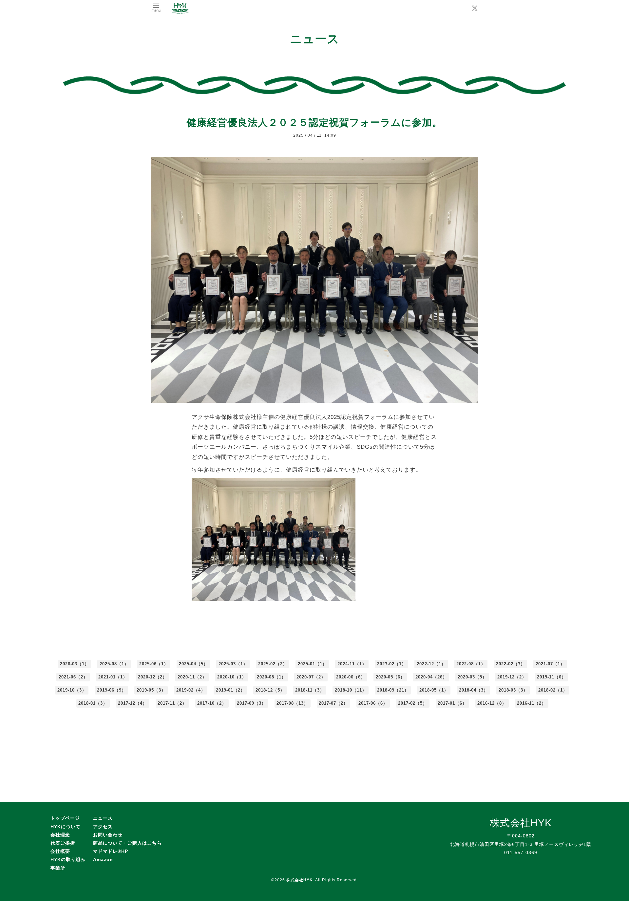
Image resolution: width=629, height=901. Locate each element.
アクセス (103, 826)
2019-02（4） (190, 690)
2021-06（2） (73, 677)
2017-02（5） (412, 703)
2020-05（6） (390, 677)
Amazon (103, 859)
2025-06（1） (153, 663)
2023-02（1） (391, 663)
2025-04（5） (193, 663)
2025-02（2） (272, 663)
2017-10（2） (211, 703)
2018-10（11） (351, 690)
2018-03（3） (513, 690)
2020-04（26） (431, 677)
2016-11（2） (531, 703)
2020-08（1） (271, 677)
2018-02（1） (552, 690)
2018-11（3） (309, 690)
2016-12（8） (491, 703)
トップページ (65, 818)
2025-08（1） (114, 663)
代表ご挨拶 (62, 843)
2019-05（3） (151, 690)
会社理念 (60, 834)
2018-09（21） (393, 690)
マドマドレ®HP (110, 851)
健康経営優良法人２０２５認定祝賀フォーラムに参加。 (314, 122)
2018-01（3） (92, 703)
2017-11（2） (172, 703)
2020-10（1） (231, 677)
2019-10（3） (71, 690)
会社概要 (60, 851)
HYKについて (65, 826)
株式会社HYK (299, 880)
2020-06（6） (350, 677)
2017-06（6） (373, 703)
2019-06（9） (111, 690)
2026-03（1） (74, 663)
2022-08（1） (471, 663)
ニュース (103, 818)
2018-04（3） (473, 690)
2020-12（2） (152, 677)
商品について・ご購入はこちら (127, 843)
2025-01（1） (312, 663)
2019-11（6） (551, 677)
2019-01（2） (230, 690)
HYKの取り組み (68, 859)
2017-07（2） (333, 703)
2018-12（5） (270, 690)
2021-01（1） (112, 677)
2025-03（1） (233, 663)
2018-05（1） (433, 690)
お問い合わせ (108, 834)
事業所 (57, 868)
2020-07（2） (311, 677)
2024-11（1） (352, 663)
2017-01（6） (452, 703)
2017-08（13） (292, 703)
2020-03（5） (472, 677)
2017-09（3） (251, 703)
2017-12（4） (132, 703)
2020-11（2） (192, 677)
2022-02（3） (510, 663)
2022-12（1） (431, 663)
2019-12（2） (511, 677)
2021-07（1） (550, 663)
